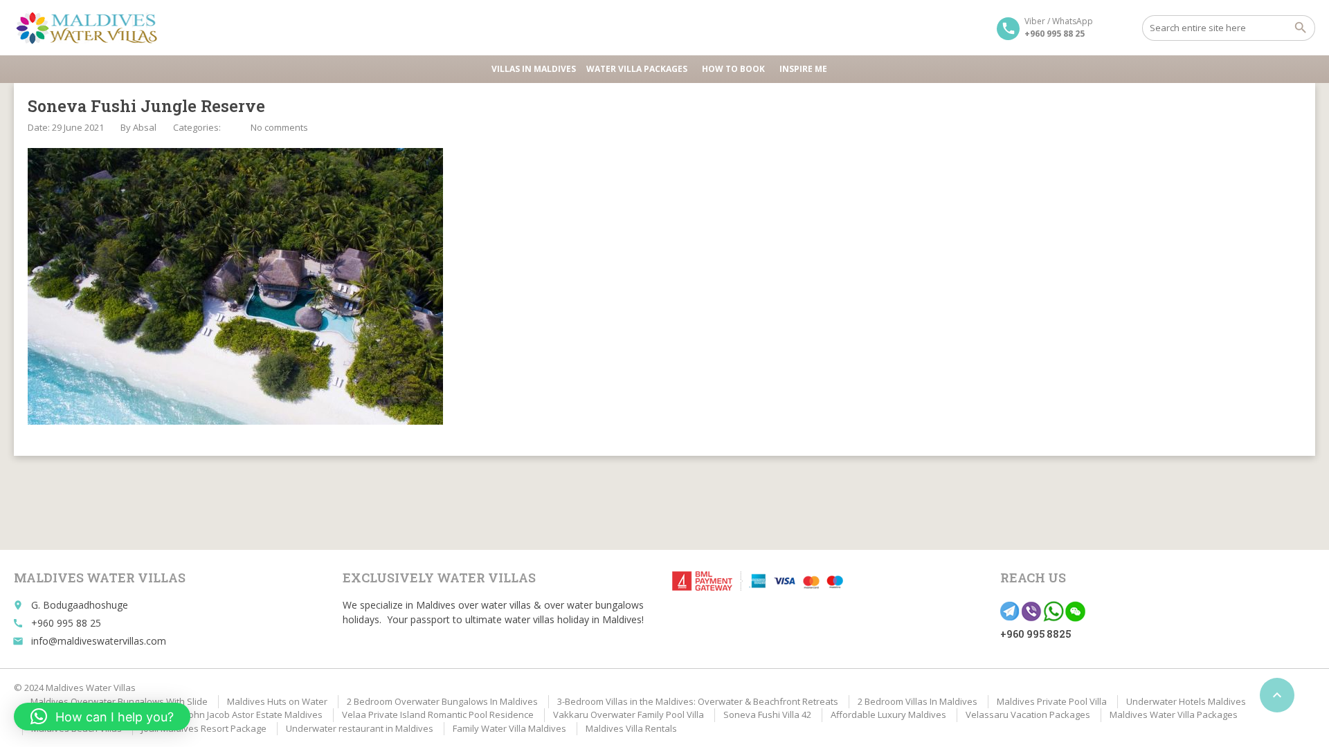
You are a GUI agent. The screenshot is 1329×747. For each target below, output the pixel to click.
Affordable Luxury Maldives (888, 714)
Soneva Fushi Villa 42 (767, 714)
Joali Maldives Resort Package (203, 728)
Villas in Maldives (533, 69)
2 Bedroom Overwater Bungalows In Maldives (442, 701)
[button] (102, 716)
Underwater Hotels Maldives (1186, 701)
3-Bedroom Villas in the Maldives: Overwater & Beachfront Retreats (697, 701)
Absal (144, 127)
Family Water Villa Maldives (509, 728)
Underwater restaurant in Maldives (359, 728)
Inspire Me (803, 69)
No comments (279, 127)
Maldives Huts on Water (277, 701)
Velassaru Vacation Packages (1028, 714)
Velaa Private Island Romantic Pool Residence (438, 714)
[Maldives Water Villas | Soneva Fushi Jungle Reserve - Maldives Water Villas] (91, 27)
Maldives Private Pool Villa (1052, 701)
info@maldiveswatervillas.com (98, 640)
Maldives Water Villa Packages (1174, 714)
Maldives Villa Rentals (631, 728)
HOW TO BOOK (733, 69)
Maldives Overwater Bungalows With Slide (119, 701)
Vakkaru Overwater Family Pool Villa (628, 714)
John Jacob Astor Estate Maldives (254, 714)
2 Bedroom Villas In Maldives (917, 701)
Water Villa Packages (636, 69)
